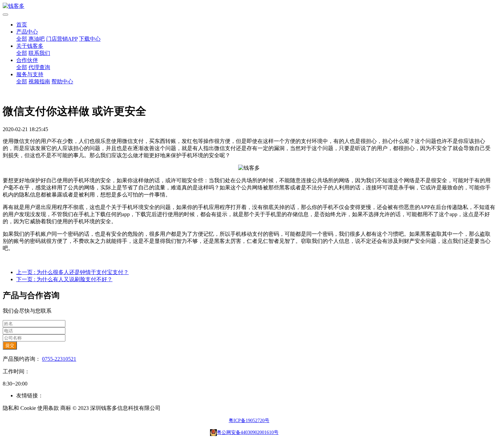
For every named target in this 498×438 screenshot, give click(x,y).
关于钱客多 (29, 46)
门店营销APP (62, 39)
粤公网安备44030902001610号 (247, 432)
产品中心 (27, 32)
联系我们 (39, 53)
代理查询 (39, 67)
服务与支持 (29, 74)
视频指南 (39, 81)
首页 (21, 24)
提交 (9, 345)
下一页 (64, 279)
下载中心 (90, 39)
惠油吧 (36, 39)
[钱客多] (249, 6)
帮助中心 (62, 81)
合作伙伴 (27, 60)
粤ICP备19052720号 (249, 420)
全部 (21, 39)
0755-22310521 (59, 359)
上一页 (72, 272)
